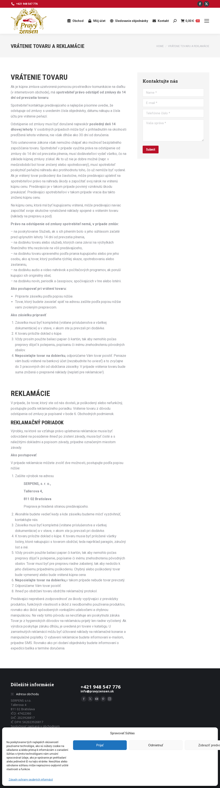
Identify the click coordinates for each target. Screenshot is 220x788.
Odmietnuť (155, 745)
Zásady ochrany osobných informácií (31, 779)
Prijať (100, 745)
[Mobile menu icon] (206, 20)
